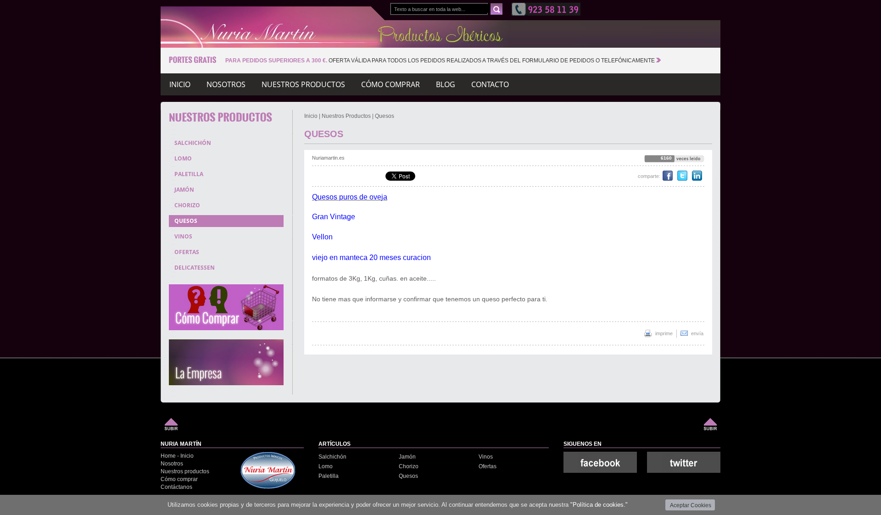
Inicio (179, 85)
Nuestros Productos (346, 116)
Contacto (490, 85)
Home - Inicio (177, 456)
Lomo (325, 466)
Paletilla (328, 476)
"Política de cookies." (599, 504)
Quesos (384, 116)
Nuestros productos (185, 471)
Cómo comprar (179, 479)
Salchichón (332, 457)
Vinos (486, 457)
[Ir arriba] (171, 428)
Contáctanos (176, 487)
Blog (445, 85)
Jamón (407, 457)
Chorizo (408, 466)
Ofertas (487, 466)
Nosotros (172, 463)
